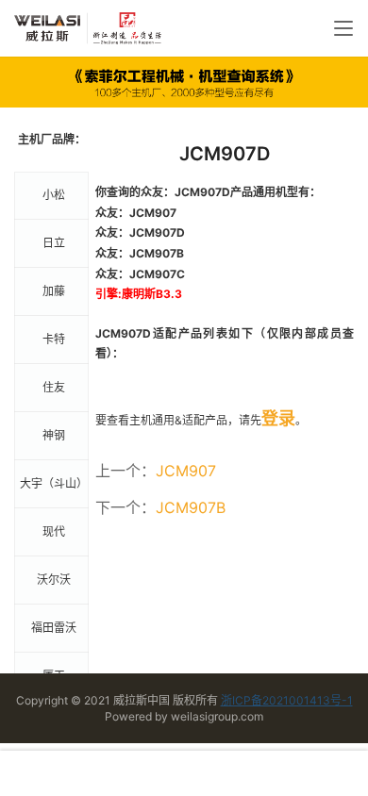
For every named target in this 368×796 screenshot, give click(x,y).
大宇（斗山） (54, 483)
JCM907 (186, 470)
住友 (53, 387)
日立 (53, 243)
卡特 (53, 339)
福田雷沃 (53, 628)
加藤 (53, 291)
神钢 (53, 435)
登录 (278, 418)
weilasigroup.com (217, 716)
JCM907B (191, 507)
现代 (53, 531)
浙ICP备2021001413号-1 (287, 700)
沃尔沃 (54, 579)
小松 (53, 195)
